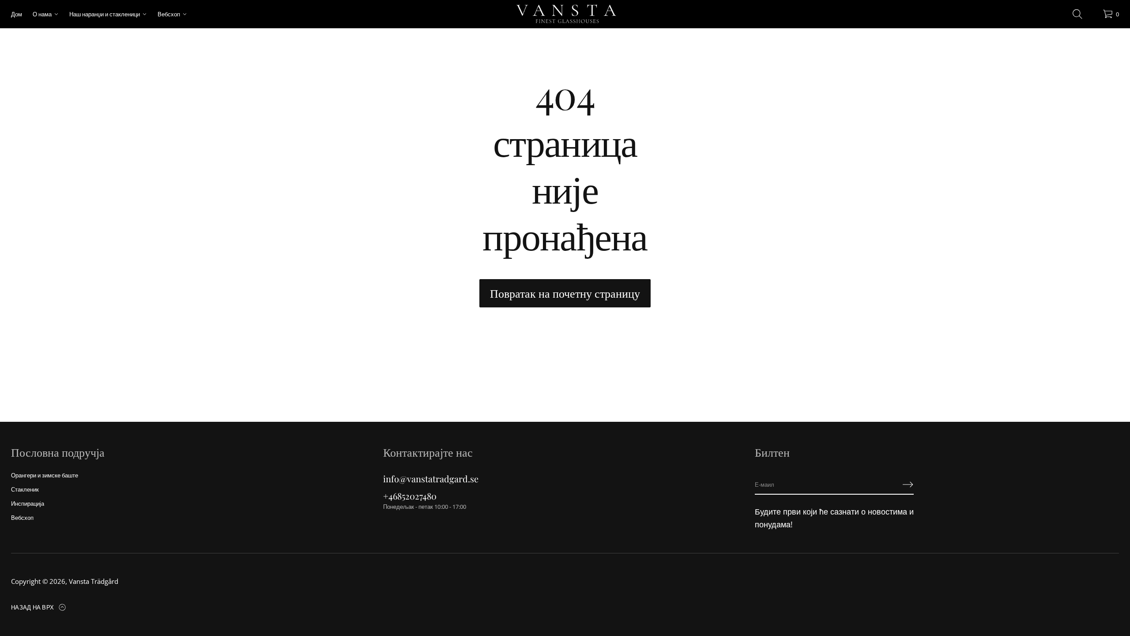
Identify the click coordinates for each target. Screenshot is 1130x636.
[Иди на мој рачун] (1093, 16)
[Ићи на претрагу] (1077, 14)
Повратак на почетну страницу (565, 293)
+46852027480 (410, 496)
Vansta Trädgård (93, 581)
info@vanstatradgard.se (430, 479)
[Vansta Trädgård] (565, 14)
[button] (1077, 14)
